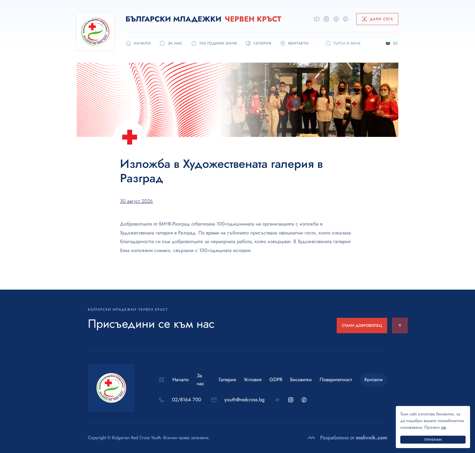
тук (443, 427)
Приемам (433, 439)
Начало (180, 379)
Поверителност (336, 379)
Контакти (373, 379)
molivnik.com (371, 437)
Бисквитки (301, 379)
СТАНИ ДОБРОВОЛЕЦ (362, 325)
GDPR (275, 379)
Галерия (227, 379)
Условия (252, 379)
